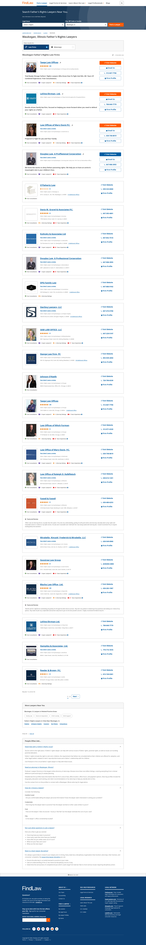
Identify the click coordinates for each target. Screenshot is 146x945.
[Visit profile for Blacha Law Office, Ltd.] (31, 589)
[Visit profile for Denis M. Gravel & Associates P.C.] (31, 214)
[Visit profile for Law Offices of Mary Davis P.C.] (31, 130)
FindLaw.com (109, 892)
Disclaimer (38, 940)
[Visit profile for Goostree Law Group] (31, 565)
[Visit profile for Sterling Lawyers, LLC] (31, 312)
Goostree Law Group (50, 560)
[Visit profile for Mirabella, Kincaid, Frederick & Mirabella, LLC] (31, 542)
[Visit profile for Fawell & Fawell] (31, 503)
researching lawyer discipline (50, 857)
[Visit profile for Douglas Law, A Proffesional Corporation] (31, 159)
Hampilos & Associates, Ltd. (54, 646)
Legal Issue (26, 21)
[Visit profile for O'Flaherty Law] (31, 190)
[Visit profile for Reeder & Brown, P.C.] (31, 675)
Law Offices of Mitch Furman (54, 425)
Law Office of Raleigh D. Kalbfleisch (58, 474)
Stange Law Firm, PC (50, 354)
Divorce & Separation (42, 716)
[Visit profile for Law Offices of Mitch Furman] (31, 430)
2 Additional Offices (73, 243)
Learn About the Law (86, 902)
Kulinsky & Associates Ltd (53, 234)
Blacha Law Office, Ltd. (51, 584)
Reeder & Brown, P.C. (50, 670)
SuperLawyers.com (110, 899)
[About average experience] (81, 83)
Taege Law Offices (49, 62)
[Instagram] (47, 929)
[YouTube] (38, 929)
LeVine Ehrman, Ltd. (50, 93)
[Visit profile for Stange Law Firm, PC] (31, 359)
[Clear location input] (105, 25)
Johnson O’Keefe (48, 376)
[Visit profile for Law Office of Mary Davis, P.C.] (31, 454)
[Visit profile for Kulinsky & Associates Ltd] (31, 239)
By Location (62, 909)
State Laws (83, 906)
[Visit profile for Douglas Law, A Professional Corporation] (31, 263)
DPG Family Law (48, 282)
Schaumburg (63, 724)
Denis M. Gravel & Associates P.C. (56, 209)
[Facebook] (34, 929)
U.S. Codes (83, 912)
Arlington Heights (36, 724)
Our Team (61, 892)
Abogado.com (109, 906)
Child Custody (55, 716)
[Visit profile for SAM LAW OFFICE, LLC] (31, 334)
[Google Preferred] (56, 929)
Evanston (46, 724)
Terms (24, 940)
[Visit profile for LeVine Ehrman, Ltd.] (31, 98)
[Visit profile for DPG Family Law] (31, 287)
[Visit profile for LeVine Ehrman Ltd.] (31, 626)
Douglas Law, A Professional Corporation (60, 258)
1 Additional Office (74, 292)
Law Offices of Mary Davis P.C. (55, 125)
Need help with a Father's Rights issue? (39, 747)
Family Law (29, 716)
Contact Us (62, 898)
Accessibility (62, 895)
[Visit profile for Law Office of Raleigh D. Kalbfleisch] (31, 479)
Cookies (46, 940)
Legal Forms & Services (86, 892)
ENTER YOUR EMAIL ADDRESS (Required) (34, 916)
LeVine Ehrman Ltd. (50, 621)
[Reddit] (52, 929)
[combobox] (43, 25)
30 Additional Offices (81, 360)
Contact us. (39, 902)
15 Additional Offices (73, 194)
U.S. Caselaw (83, 909)
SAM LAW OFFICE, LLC (51, 329)
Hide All (32, 734)
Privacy (31, 940)
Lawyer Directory (26, 33)
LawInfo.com (109, 913)
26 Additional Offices (76, 316)
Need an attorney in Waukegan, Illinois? (39, 767)
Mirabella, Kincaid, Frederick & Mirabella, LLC (63, 537)
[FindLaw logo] (28, 3)
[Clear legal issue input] (63, 25)
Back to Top (74, 875)
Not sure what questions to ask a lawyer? (39, 828)
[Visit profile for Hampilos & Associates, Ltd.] (31, 651)
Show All (24, 734)
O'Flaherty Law (47, 185)
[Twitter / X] (43, 929)
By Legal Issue (63, 912)
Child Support (67, 716)
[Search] (122, 3)
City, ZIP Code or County (73, 21)
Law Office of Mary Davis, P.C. (55, 449)
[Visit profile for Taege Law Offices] (31, 67)
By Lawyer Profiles (64, 915)
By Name (61, 918)
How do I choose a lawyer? (34, 788)
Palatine (26, 724)
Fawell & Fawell (48, 498)
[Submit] (48, 920)
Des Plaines (54, 724)
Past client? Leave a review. (48, 128)
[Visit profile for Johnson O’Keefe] (31, 381)
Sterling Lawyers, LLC (51, 307)
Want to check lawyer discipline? (36, 851)
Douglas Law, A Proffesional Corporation (60, 153)
